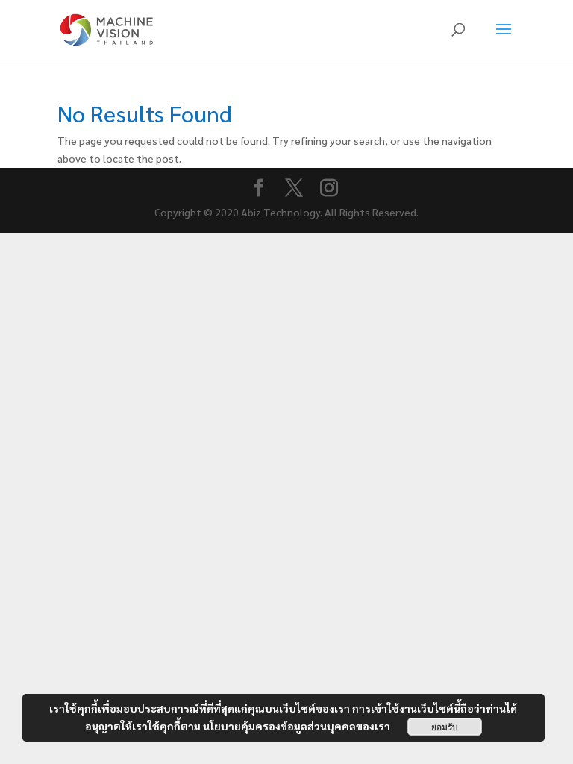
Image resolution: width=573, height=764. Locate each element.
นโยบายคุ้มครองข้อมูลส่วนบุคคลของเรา (296, 726)
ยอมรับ (444, 726)
